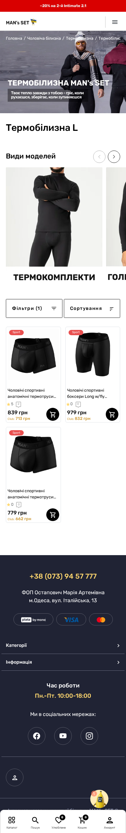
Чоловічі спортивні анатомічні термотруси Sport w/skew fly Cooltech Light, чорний (32, 394)
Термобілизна (79, 38)
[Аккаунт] (110, 820)
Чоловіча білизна (44, 38)
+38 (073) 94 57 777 (63, 576)
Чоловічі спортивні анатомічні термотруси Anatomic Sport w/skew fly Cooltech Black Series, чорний (32, 494)
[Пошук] (35, 820)
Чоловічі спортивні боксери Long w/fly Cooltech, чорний (86, 394)
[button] (114, 157)
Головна (14, 38)
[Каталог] (12, 820)
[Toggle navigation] (112, 22)
